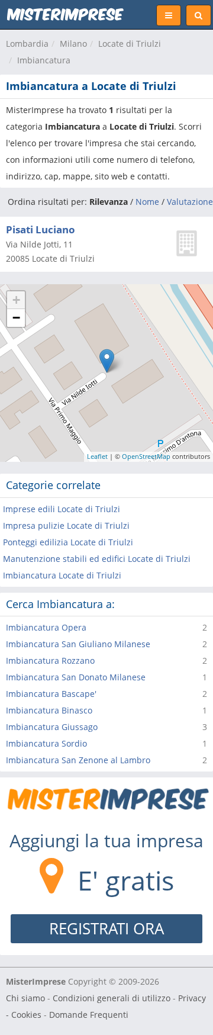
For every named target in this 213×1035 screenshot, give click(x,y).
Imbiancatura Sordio (46, 743)
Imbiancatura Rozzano (50, 660)
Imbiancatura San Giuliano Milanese (78, 644)
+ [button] (16, 299)
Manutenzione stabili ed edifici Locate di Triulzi (97, 558)
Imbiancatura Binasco (49, 710)
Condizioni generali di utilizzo (111, 998)
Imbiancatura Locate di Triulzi (62, 575)
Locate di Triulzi (129, 43)
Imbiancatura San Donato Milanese (76, 677)
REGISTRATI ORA (106, 928)
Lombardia (27, 43)
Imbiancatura (43, 60)
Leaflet (97, 456)
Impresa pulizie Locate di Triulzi (66, 525)
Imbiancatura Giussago (52, 726)
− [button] (16, 317)
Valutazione (190, 201)
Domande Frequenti (88, 1014)
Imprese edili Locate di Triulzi (61, 509)
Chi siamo (25, 998)
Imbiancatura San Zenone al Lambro (78, 760)
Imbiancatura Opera (46, 627)
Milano (73, 43)
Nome (147, 201)
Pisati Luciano (40, 229)
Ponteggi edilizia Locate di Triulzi (68, 542)
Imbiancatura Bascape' (51, 693)
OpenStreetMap (146, 456)
